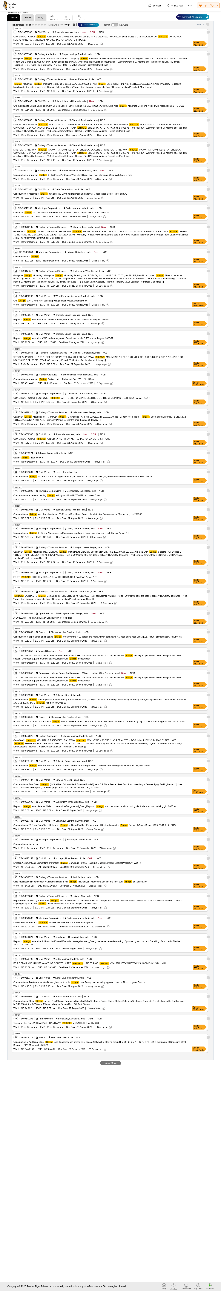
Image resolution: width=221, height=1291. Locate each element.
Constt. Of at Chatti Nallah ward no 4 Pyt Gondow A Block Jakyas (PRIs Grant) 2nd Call (61, 212)
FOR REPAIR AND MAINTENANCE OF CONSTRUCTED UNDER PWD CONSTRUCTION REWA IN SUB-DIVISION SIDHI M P (89, 963)
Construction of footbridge (25, 844)
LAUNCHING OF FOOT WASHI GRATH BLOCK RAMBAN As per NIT (54, 922)
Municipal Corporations (49, 208)
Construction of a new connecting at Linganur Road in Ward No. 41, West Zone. (56, 495)
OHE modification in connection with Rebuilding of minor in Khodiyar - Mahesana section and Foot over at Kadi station (80, 881)
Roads (42, 632)
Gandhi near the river (28, 457)
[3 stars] (39, 25)
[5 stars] (45, 25)
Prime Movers (46, 1018)
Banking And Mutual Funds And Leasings (59, 673)
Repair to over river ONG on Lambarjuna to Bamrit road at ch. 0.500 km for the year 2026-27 (63, 338)
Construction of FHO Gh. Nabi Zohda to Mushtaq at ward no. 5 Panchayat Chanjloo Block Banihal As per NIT (71, 533)
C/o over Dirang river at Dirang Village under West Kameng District (50, 300)
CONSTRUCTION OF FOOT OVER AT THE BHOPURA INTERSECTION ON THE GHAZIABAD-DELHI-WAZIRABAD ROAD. (81, 398)
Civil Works (43, 32)
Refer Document (28, 69)
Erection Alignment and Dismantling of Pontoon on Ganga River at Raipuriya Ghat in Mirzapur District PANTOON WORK (77, 863)
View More (111, 1063)
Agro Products (46, 613)
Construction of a (25, 256)
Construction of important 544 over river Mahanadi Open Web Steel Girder (54, 379)
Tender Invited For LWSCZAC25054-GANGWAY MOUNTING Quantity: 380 (56, 1023)
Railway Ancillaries (47, 54)
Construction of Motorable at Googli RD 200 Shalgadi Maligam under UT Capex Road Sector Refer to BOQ (70, 193)
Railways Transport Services (52, 79)
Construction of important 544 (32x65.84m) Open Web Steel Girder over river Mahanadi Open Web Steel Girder (72, 175)
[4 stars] (42, 25)
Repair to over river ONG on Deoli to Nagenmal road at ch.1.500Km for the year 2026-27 (61, 319)
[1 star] (33, 25)
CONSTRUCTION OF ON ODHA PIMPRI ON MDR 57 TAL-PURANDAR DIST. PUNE (61, 439)
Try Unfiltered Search (88, 25)
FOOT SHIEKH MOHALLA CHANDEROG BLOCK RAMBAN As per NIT (55, 577)
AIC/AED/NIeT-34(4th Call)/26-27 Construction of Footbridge (42, 617)
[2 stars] (36, 25)
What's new (177, 5)
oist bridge (65, 24)
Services (156, 5)
